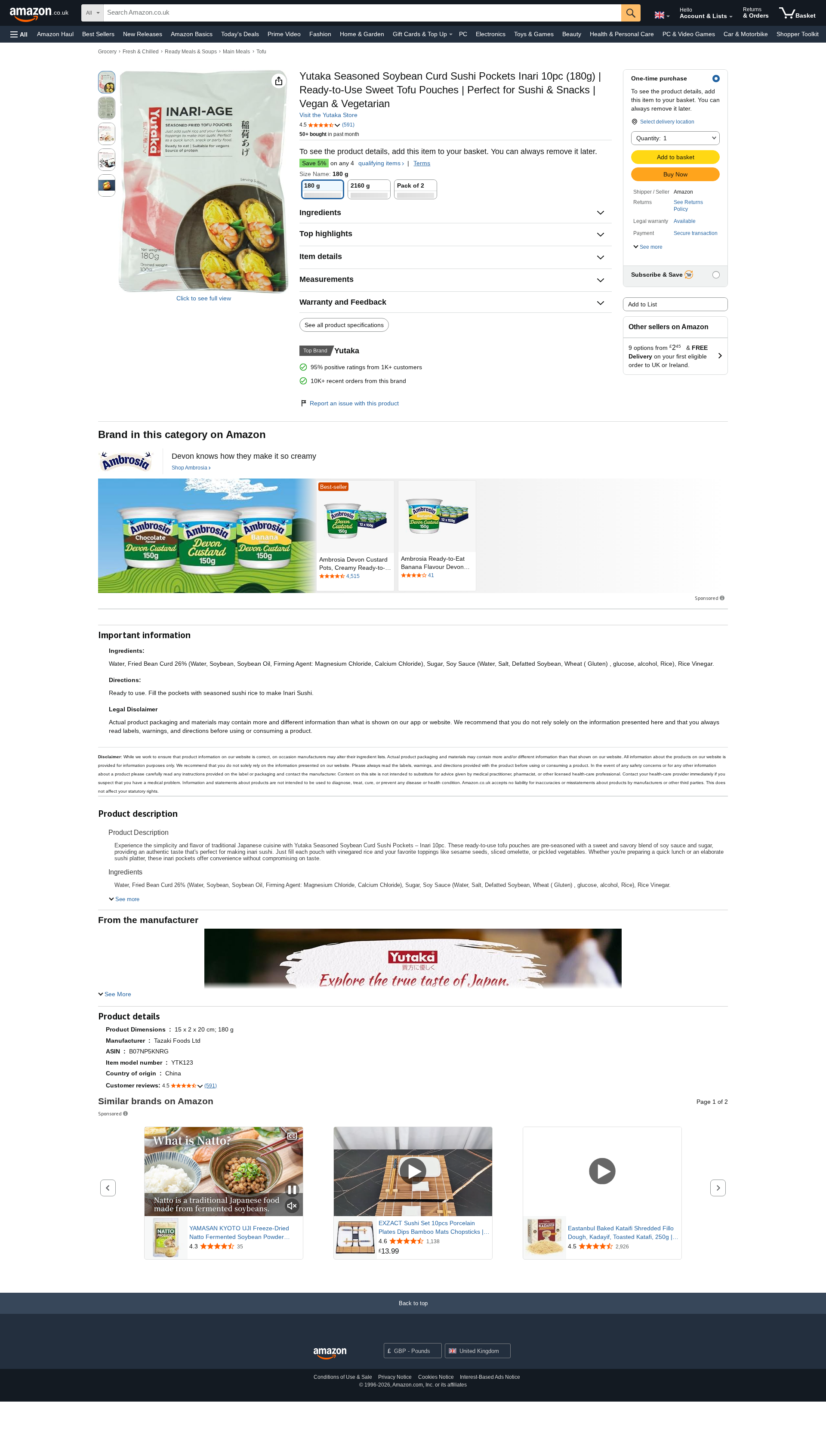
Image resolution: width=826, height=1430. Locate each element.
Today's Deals (240, 34)
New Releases (142, 34)
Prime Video (284, 34)
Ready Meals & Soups (191, 52)
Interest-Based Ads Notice (490, 1377)
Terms (421, 163)
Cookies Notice (436, 1377)
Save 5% (314, 163)
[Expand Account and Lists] (731, 17)
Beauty (571, 34)
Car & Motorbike (746, 34)
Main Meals (236, 52)
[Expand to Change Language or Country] (668, 16)
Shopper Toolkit (798, 34)
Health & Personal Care (622, 34)
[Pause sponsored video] (292, 1190)
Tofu (261, 52)
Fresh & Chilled (141, 52)
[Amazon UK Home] (330, 1354)
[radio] (107, 82)
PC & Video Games (689, 34)
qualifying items (379, 163)
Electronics (490, 34)
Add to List (642, 304)
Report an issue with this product (354, 403)
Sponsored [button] (706, 598)
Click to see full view (203, 298)
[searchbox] (362, 13)
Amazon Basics (192, 34)
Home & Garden (362, 34)
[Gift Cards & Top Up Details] (451, 34)
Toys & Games (534, 34)
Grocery (107, 52)
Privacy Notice (395, 1377)
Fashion (320, 34)
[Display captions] (292, 1137)
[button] (18, 34)
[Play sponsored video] (413, 1171)
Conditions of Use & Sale (343, 1377)
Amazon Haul (55, 34)
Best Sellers (98, 34)
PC (463, 34)
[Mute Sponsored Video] (292, 1206)
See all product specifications (344, 324)
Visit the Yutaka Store (328, 114)
